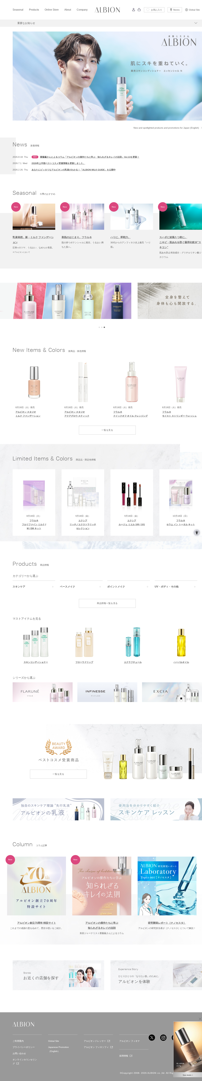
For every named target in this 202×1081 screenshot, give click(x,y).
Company (82, 9)
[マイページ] (133, 10)
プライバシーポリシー (24, 1047)
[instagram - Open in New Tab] (163, 1038)
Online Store (52, 9)
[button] (99, 327)
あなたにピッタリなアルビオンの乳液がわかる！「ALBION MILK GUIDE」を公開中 (74, 169)
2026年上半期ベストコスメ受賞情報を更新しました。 (58, 163)
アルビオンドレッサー (95, 1041)
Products (34, 9)
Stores (176, 10)
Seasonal (18, 9)
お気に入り (156, 10)
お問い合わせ (19, 1053)
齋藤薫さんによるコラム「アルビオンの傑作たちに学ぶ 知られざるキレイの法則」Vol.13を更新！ (89, 157)
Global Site (194, 10)
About (67, 9)
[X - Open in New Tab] (152, 1038)
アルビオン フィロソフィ (96, 1047)
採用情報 (123, 1056)
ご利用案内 (18, 1041)
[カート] (139, 10)
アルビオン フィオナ (129, 1041)
